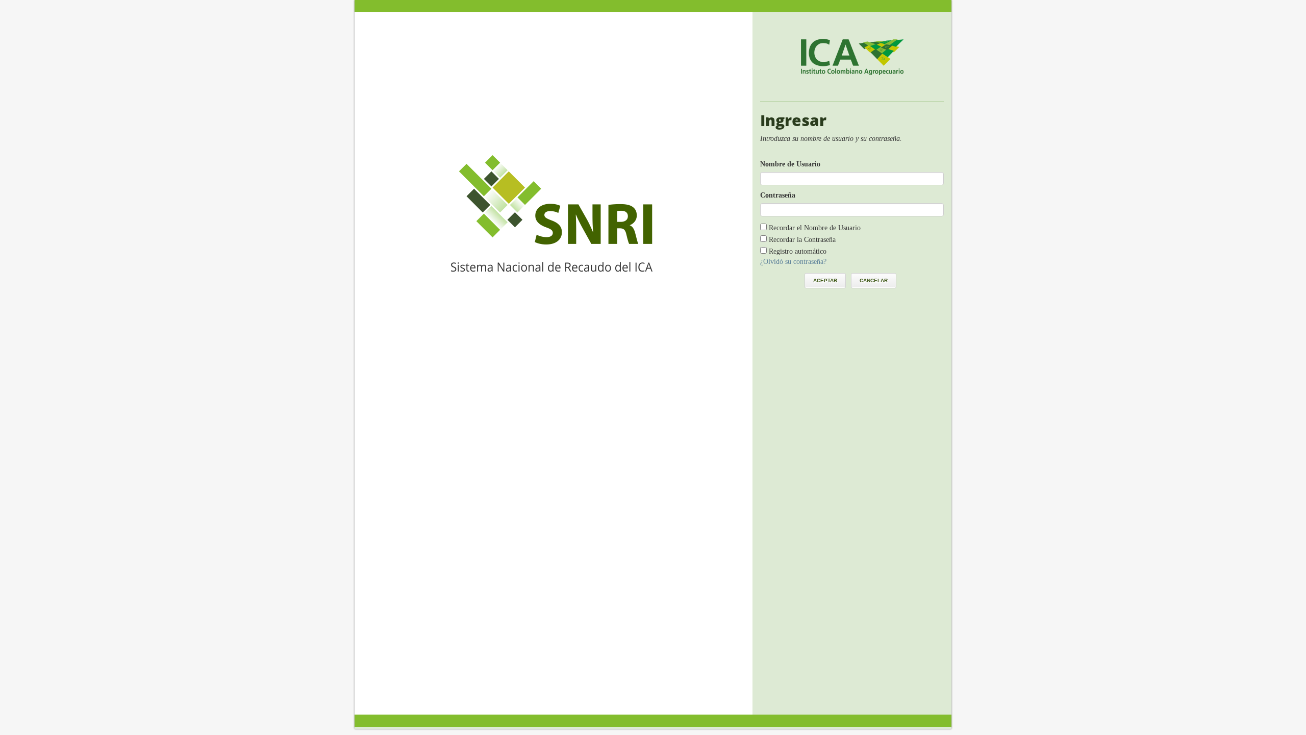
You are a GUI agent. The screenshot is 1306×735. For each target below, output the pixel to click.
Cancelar (874, 280)
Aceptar (825, 280)
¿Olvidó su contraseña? (793, 261)
